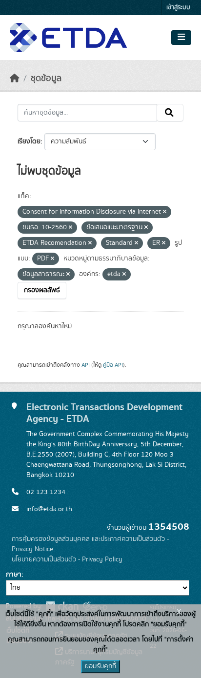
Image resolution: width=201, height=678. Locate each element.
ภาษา (13, 574)
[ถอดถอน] (164, 212)
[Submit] (170, 112)
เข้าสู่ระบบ (178, 7)
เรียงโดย (29, 141)
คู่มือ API (113, 364)
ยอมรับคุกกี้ (100, 666)
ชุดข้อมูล (46, 78)
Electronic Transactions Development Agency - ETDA (104, 413)
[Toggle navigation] (181, 37)
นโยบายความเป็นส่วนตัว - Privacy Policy (67, 559)
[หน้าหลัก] (15, 78)
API (85, 364)
